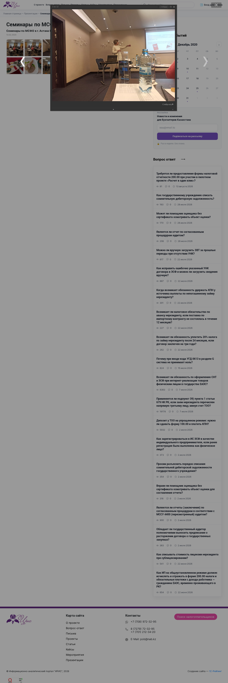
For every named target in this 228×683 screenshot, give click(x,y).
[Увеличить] (170, 6)
